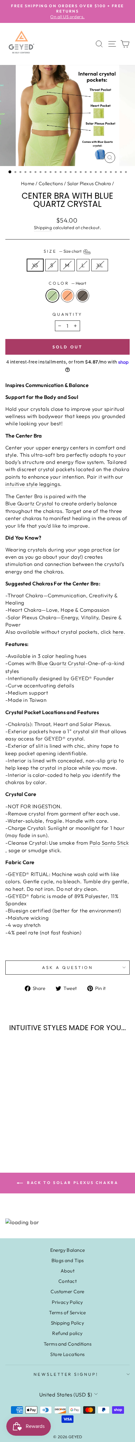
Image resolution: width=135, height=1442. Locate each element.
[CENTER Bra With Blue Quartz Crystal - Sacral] (29, 1127)
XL (99, 265)
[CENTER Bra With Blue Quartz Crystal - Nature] (36, 1127)
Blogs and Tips (67, 1260)
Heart (52, 295)
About (67, 1271)
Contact (67, 1281)
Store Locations (67, 1354)
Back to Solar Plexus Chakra (72, 1182)
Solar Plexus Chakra (89, 183)
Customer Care (67, 1291)
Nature (82, 295)
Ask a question (67, 967)
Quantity (67, 314)
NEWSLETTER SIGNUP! (66, 1374)
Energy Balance (67, 1250)
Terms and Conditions (67, 1344)
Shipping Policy (67, 1323)
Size (63, 251)
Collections (51, 183)
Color (67, 283)
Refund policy (67, 1333)
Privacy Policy (67, 1302)
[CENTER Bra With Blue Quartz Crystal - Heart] (21, 1127)
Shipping (43, 227)
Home (28, 183)
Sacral (67, 295)
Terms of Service (67, 1313)
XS (35, 265)
